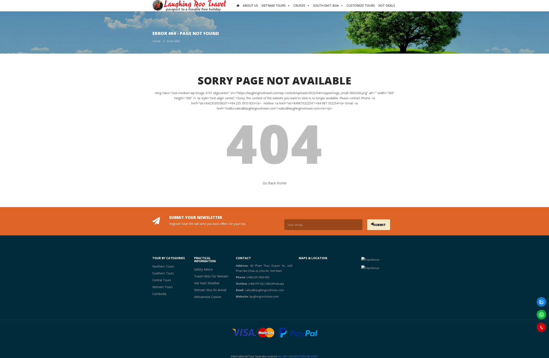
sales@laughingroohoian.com (264, 290)
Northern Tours (161, 266)
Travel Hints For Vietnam (209, 276)
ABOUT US (250, 5)
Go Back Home (274, 183)
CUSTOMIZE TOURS (361, 5)
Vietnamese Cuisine (206, 297)
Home (156, 41)
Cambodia (158, 294)
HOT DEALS (386, 5)
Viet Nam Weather (205, 283)
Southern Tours (161, 273)
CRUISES (299, 5)
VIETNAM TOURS (273, 5)
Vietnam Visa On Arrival (208, 290)
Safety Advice (202, 269)
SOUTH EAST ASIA (326, 5)
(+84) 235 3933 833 (258, 277)
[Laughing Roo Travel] (189, 5)
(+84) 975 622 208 (259, 284)
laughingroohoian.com (264, 296)
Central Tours (160, 280)
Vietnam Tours (161, 287)
